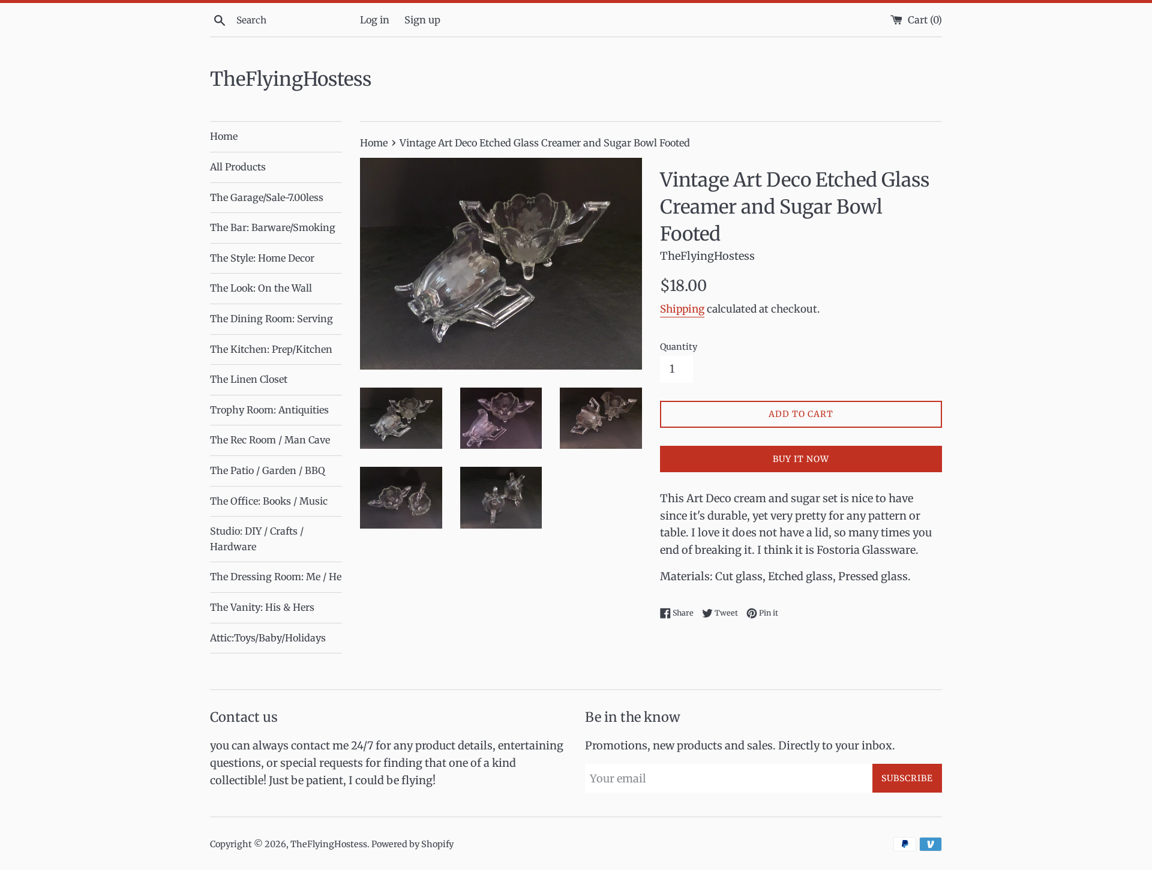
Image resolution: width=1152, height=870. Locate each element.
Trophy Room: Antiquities (269, 410)
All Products (238, 167)
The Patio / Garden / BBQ (267, 470)
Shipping (682, 309)
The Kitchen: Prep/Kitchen (271, 349)
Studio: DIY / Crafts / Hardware (257, 539)
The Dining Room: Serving (271, 319)
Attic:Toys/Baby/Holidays (268, 638)
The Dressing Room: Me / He (275, 577)
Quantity (678, 346)
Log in (374, 20)
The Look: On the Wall (261, 288)
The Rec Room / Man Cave (270, 440)
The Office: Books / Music (269, 501)
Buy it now (801, 459)
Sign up (422, 20)
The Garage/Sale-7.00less (266, 197)
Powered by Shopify (412, 844)
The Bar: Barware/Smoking (272, 227)
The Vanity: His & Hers (262, 607)
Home (224, 136)
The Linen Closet (248, 379)
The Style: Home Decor (262, 258)
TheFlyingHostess (290, 79)
